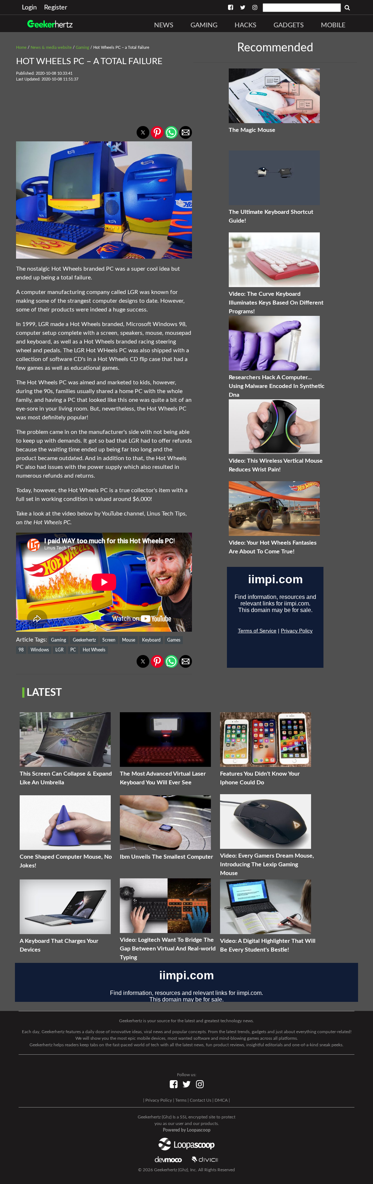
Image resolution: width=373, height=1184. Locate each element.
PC (73, 650)
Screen (108, 640)
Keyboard (151, 640)
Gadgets (289, 25)
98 (21, 650)
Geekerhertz (84, 640)
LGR (59, 650)
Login (29, 7)
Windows (40, 650)
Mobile (333, 25)
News (163, 25)
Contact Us (200, 1100)
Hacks (245, 25)
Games (173, 640)
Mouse (128, 640)
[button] (143, 132)
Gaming (204, 25)
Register (55, 7)
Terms (180, 1100)
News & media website (51, 48)
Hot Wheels (94, 650)
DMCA (221, 1100)
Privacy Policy (158, 1100)
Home (21, 48)
